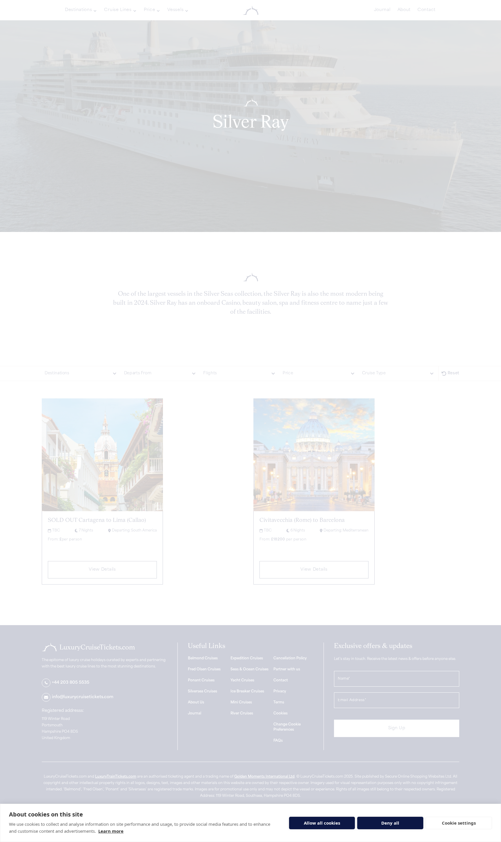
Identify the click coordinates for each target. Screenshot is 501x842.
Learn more (111, 831)
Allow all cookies (322, 823)
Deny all (390, 823)
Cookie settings (459, 823)
